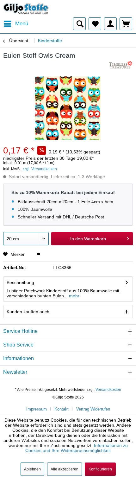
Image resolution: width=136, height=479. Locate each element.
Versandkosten (108, 389)
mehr (73, 295)
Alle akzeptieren (64, 469)
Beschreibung (20, 282)
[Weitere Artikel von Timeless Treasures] (121, 65)
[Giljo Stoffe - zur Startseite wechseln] (26, 8)
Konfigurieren (100, 469)
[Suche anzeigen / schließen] (79, 23)
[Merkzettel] (95, 23)
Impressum (36, 409)
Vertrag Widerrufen (93, 409)
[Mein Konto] (110, 23)
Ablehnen (32, 469)
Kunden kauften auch (28, 311)
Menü (21, 24)
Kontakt (61, 409)
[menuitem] (15, 23)
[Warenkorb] (126, 23)
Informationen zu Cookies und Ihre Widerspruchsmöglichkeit (76, 448)
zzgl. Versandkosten (39, 169)
